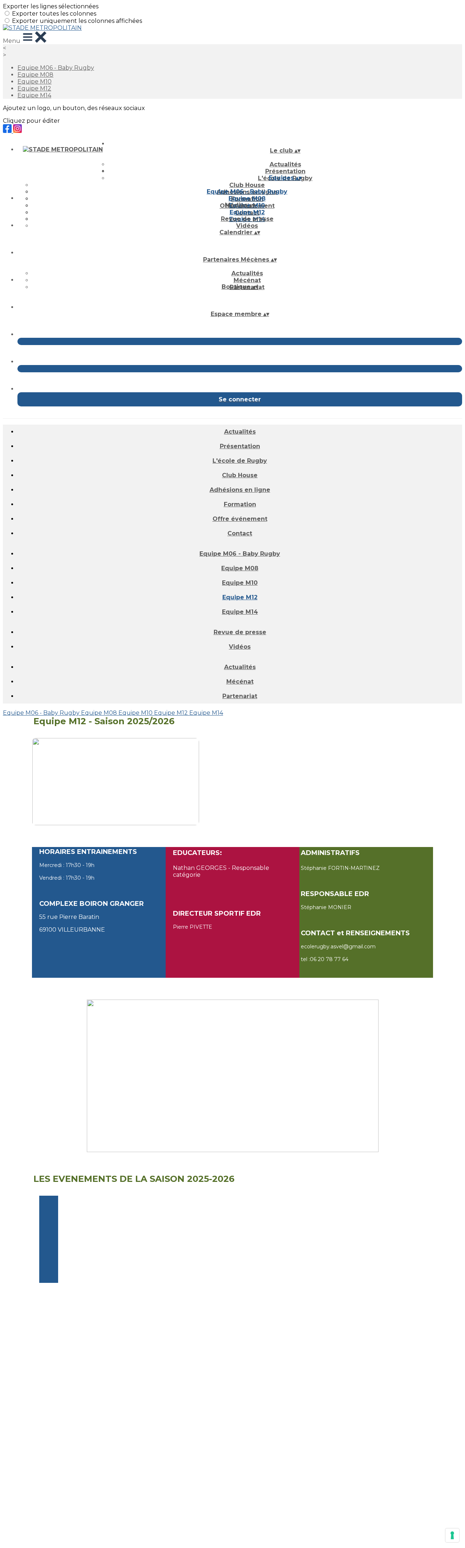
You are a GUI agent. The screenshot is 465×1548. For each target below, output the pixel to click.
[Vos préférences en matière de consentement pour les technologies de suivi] (452, 1535)
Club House (247, 185)
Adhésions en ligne (240, 489)
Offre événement (240, 518)
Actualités (285, 164)
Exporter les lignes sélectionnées (50, 6)
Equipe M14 (34, 95)
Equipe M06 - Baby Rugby (55, 67)
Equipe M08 (35, 74)
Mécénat (247, 280)
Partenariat (239, 696)
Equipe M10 (34, 81)
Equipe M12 (34, 88)
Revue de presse (247, 218)
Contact (239, 533)
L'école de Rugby (240, 460)
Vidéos (247, 225)
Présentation (240, 446)
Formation (240, 504)
